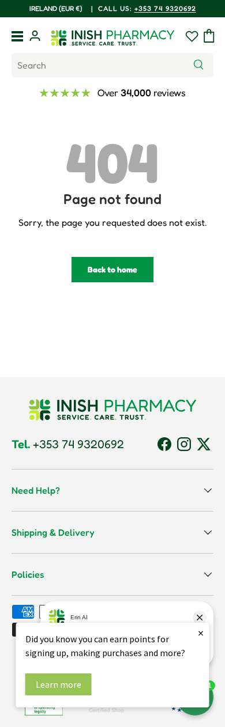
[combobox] (112, 65)
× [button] (201, 633)
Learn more (58, 684)
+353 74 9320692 (69, 8)
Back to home (112, 269)
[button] (209, 36)
